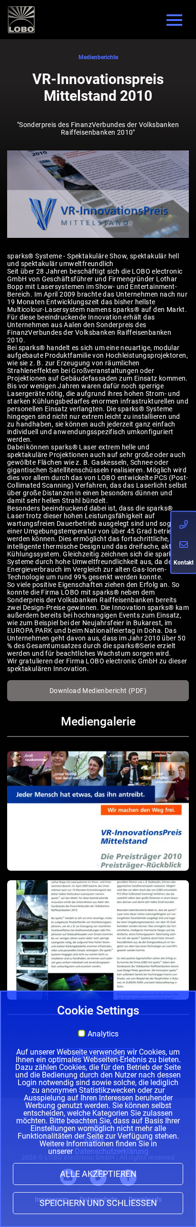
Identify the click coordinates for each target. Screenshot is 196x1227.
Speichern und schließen (98, 1203)
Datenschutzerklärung (111, 1151)
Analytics (103, 1034)
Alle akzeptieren (98, 1174)
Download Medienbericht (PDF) (98, 690)
